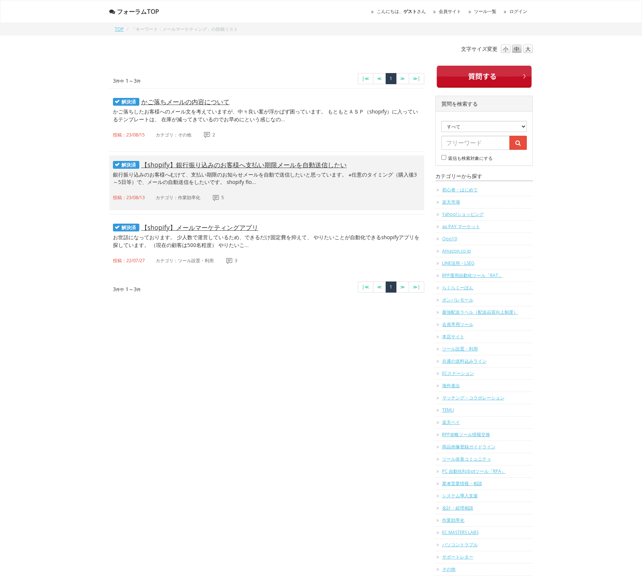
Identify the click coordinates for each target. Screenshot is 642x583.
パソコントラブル (460, 544)
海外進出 (451, 385)
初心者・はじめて (460, 190)
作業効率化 (453, 520)
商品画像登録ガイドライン (469, 447)
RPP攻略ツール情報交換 (466, 434)
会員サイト (450, 11)
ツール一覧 (485, 11)
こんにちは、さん (401, 11)
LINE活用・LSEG (458, 263)
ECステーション (458, 373)
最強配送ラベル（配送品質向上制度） (480, 312)
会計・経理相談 (457, 508)
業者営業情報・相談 (462, 483)
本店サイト (453, 336)
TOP (119, 29)
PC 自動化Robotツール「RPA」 (474, 471)
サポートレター (457, 557)
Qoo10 (449, 238)
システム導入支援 (460, 496)
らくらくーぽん (457, 287)
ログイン (518, 11)
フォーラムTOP (138, 11)
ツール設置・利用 (460, 349)
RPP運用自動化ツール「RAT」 (472, 275)
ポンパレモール (457, 300)
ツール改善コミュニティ (466, 459)
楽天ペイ (451, 422)
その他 (448, 569)
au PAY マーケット (461, 226)
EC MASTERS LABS (460, 532)
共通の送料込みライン (464, 361)
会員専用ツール (457, 324)
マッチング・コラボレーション (473, 398)
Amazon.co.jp (456, 251)
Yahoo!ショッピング (463, 214)
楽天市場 (451, 202)
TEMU (448, 410)
